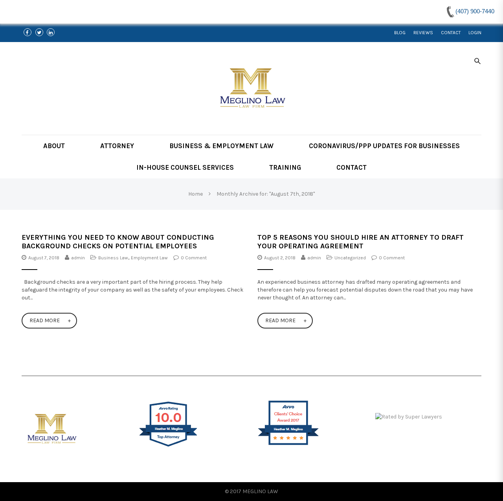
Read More (44, 320)
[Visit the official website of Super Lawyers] (428, 417)
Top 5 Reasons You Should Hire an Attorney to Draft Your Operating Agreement (360, 241)
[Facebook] (27, 33)
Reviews (423, 32)
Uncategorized (350, 258)
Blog (400, 32)
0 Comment (194, 258)
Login (474, 32)
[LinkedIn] (51, 33)
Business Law (113, 258)
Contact (451, 32)
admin (78, 258)
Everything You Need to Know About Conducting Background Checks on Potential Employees (118, 241)
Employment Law (149, 258)
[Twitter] (39, 33)
